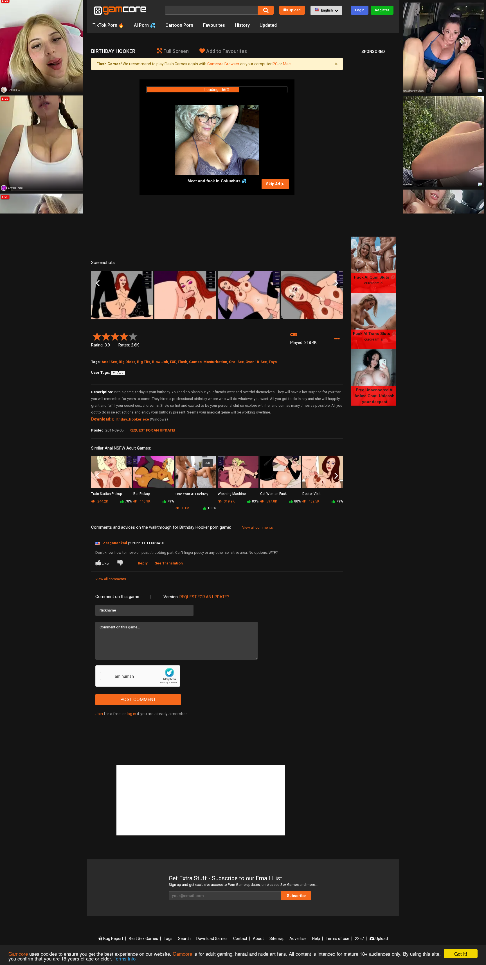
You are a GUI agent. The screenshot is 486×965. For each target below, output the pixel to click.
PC (275, 64)
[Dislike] (121, 563)
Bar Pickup (141, 494)
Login (359, 10)
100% (212, 508)
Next (336, 283)
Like (105, 563)
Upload (295, 10)
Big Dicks (127, 362)
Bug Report (112, 938)
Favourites (214, 25)
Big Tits (143, 362)
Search (184, 938)
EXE (173, 362)
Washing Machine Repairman (232, 494)
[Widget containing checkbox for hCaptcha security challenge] (137, 676)
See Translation (169, 563)
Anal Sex (109, 362)
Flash (182, 362)
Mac (287, 64)
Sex (263, 362)
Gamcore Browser (223, 64)
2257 (359, 938)
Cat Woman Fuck (273, 494)
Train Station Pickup (106, 494)
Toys (273, 362)
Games (195, 362)
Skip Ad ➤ (275, 184)
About (258, 938)
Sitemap (277, 938)
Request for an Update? (204, 597)
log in (131, 713)
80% (297, 501)
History (242, 25)
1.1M (185, 508)
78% (128, 501)
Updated (268, 25)
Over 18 (252, 362)
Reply (143, 563)
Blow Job (160, 362)
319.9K (229, 501)
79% (170, 501)
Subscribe (296, 895)
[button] (326, 10)
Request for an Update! (152, 430)
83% (255, 501)
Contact (240, 938)
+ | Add (118, 373)
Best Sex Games (143, 938)
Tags (168, 938)
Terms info (125, 958)
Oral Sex (236, 362)
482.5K (313, 501)
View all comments (257, 527)
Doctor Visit (311, 494)
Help (316, 938)
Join (99, 713)
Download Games (212, 938)
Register (382, 10)
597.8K (271, 501)
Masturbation (215, 362)
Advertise (298, 938)
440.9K (144, 501)
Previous (97, 283)
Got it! (460, 953)
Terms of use (337, 938)
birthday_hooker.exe (130, 419)
